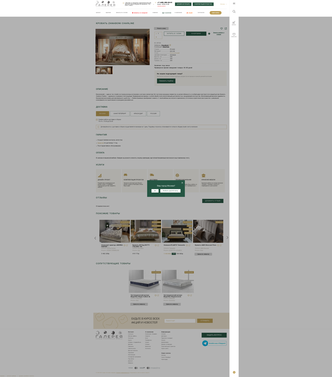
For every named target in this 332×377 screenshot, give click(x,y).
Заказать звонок (161, 6)
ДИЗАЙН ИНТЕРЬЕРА (183, 4)
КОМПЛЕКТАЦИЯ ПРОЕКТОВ (203, 4)
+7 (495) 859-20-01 (164, 2)
